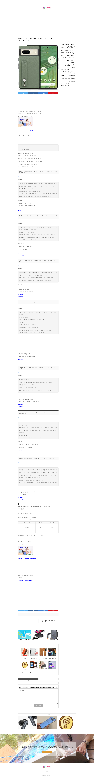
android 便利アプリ (68, 46)
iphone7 (62, 50)
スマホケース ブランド (48, 614)
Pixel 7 (31, 614)
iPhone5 (65, 47)
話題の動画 (71, 81)
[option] (27, 722)
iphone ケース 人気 (70, 53)
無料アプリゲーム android (69, 78)
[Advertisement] (47, 25)
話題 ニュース (69, 83)
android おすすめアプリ (66, 44)
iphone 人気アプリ (64, 55)
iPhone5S (68, 47)
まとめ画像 (71, 62)
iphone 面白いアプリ (63, 57)
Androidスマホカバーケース (24, 614)
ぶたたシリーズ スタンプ (65, 62)
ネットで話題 (66, 75)
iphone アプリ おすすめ (68, 50)
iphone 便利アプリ (71, 55)
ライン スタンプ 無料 (69, 77)
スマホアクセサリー (35, 614)
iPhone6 (71, 47)
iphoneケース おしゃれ (66, 52)
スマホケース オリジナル (41, 614)
